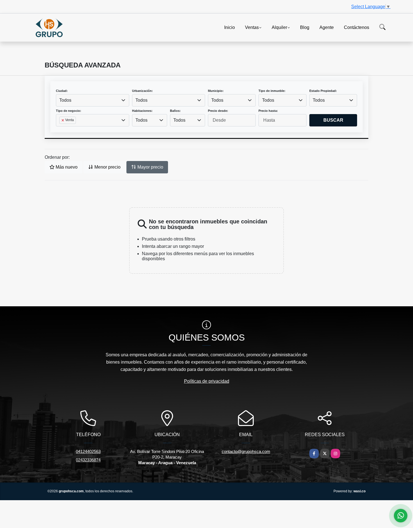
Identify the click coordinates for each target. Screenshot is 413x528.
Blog (304, 27)
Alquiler (279, 27)
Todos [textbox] (65, 100)
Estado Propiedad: (323, 90)
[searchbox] (61, 129)
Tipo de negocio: (68, 110)
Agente (326, 27)
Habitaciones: (142, 110)
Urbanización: (142, 90)
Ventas (252, 27)
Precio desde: (218, 110)
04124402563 (88, 451)
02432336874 (88, 459)
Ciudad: (62, 90)
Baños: (175, 110)
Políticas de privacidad (206, 381)
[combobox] (92, 100)
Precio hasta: (268, 110)
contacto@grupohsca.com (246, 451)
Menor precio (107, 167)
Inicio (229, 27)
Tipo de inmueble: (271, 90)
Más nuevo (66, 167)
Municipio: (216, 90)
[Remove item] (63, 120)
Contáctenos (356, 27)
